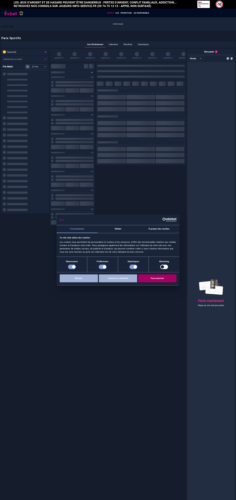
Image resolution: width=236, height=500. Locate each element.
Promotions (126, 13)
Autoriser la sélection (118, 278)
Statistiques (118, 24)
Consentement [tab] (77, 229)
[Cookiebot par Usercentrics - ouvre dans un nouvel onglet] (164, 220)
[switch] (103, 267)
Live (117, 13)
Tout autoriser (157, 278)
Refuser (78, 278)
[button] (95, 44)
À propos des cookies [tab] (158, 229)
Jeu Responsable (141, 13)
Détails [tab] (118, 229)
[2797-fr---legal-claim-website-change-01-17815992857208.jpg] (118, 4)
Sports (110, 13)
